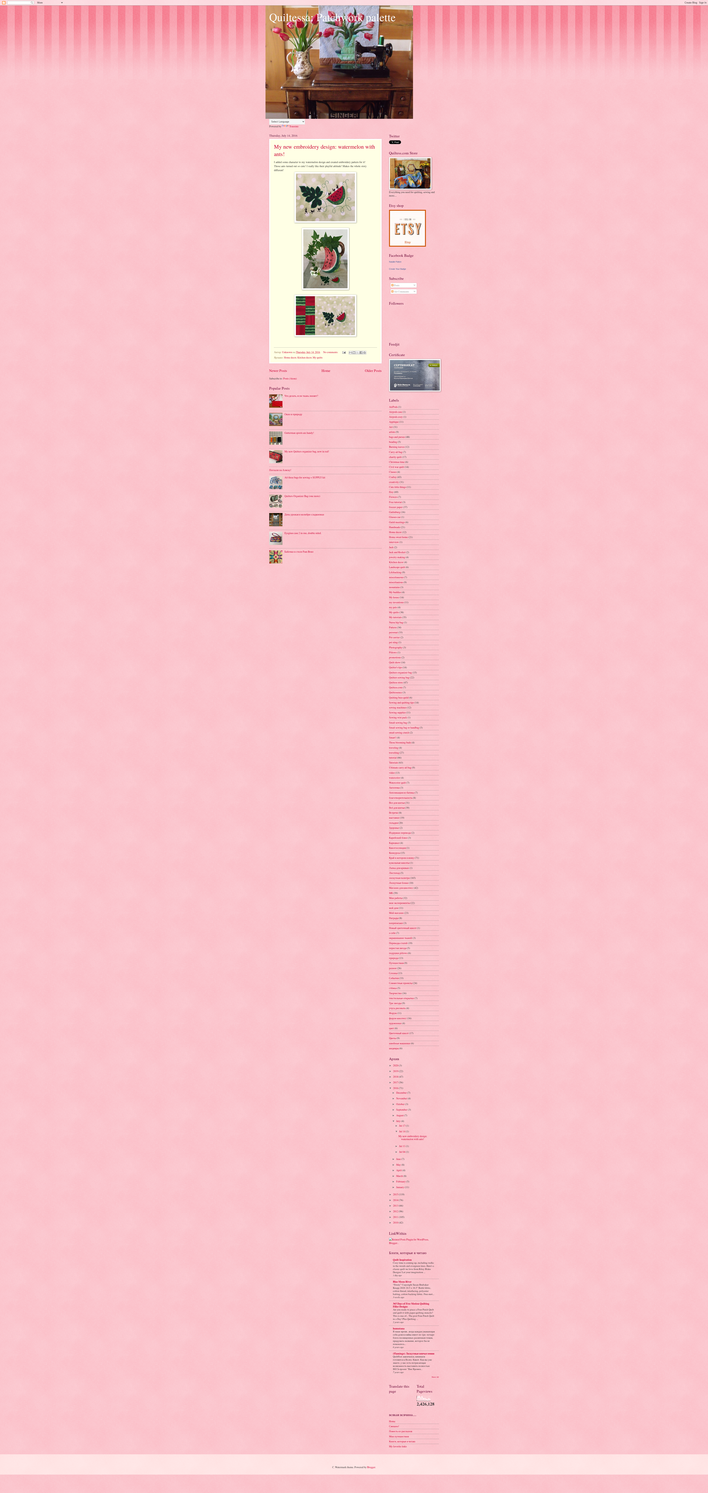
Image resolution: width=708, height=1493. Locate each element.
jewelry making (397, 557)
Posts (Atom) (290, 378)
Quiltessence (395, 692)
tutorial (393, 757)
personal (393, 632)
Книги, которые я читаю (402, 1441)
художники (395, 1023)
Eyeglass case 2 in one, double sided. (302, 533)
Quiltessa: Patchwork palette (332, 17)
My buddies (395, 592)
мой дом (393, 908)
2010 (396, 1222)
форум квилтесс (398, 1018)
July (398, 1121)
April (399, 1170)
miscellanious (396, 582)
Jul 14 (402, 1131)
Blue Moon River (402, 1282)
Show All (435, 1377)
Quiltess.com (395, 687)
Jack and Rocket (397, 552)
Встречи (393, 812)
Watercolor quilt (397, 782)
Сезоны (393, 973)
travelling (394, 752)
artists (392, 432)
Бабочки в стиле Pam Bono (298, 551)
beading (393, 442)
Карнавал (394, 843)
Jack (391, 547)
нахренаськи (396, 923)
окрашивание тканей (400, 938)
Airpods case (395, 412)
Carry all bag (395, 452)
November (402, 1098)
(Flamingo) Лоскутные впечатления (413, 1353)
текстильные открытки (401, 998)
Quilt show (394, 662)
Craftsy (393, 477)
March (399, 1176)
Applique (394, 421)
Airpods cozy (396, 417)
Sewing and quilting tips (401, 702)
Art (391, 427)
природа (393, 958)
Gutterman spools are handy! (299, 433)
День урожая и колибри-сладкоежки (304, 514)
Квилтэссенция (397, 848)
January (400, 1187)
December (401, 1092)
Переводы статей (398, 943)
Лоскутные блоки (398, 883)
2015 (396, 1194)
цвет (391, 1028)
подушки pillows (398, 953)
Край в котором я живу (401, 858)
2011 (396, 1217)
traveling (393, 747)
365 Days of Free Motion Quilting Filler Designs (411, 1305)
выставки (394, 817)
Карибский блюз (398, 837)
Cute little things (397, 487)
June (398, 1159)
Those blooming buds (400, 742)
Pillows (393, 652)
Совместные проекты (400, 983)
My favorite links (398, 1446)
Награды (393, 918)
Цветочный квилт (399, 1033)
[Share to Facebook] (361, 352)
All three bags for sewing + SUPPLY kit (304, 477)
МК (391, 893)
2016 (396, 1088)
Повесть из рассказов (400, 1431)
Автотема (394, 787)
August (400, 1115)
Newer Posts (278, 370)
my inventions (396, 602)
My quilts (317, 357)
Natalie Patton (395, 262)
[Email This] (350, 352)
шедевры (394, 1048)
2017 (396, 1082)
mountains (394, 587)
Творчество (395, 993)
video (392, 772)
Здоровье (394, 827)
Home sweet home (398, 537)
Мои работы (395, 898)
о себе (392, 933)
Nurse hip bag (396, 622)
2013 (396, 1205)
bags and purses (397, 437)
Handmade (394, 527)
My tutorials (395, 617)
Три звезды (395, 1003)
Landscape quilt (397, 567)
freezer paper (395, 507)
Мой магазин (396, 913)
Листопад (394, 873)
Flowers (393, 497)
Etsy (391, 492)
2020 (396, 1065)
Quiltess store (396, 682)
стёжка (393, 988)
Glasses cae (394, 517)
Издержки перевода (400, 832)
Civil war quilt (396, 467)
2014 (396, 1200)
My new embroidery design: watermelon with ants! (412, 1137)
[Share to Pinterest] (364, 352)
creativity (394, 482)
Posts (396, 285)
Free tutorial (395, 502)
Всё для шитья (397, 807)
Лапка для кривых (399, 868)
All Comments (401, 291)
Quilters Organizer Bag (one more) (302, 496)
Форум (393, 1013)
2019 (396, 1071)
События (394, 978)
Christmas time (397, 462)
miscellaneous (396, 577)
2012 (396, 1211)
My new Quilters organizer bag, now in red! (306, 451)
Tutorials (393, 762)
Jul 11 (402, 1146)
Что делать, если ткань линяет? (301, 396)
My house (394, 597)
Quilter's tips (395, 667)
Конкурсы (394, 853)
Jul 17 (402, 1125)
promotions (395, 657)
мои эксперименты (399, 903)
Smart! (392, 737)
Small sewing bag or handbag (404, 727)
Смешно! (394, 1426)
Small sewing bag (398, 722)
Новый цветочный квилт (402, 928)
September (402, 1109)
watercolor (394, 777)
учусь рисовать (397, 1008)
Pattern (392, 627)
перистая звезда (397, 948)
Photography (395, 647)
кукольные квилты (399, 862)
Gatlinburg (394, 512)
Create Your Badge (397, 269)
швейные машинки (399, 1043)
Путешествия (396, 963)
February (401, 1181)
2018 (396, 1076)
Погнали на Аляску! (280, 470)
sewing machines (397, 707)
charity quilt (395, 457)
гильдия (393, 823)
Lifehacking (395, 572)
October (400, 1104)
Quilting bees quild (399, 697)
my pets (393, 607)
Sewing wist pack (398, 717)
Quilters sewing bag (399, 677)
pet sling (393, 642)
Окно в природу (293, 414)
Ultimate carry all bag (400, 767)
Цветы (392, 1038)
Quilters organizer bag (400, 672)
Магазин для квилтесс (401, 888)
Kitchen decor (304, 357)
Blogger (371, 1467)
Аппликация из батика (401, 792)
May (398, 1164)
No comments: (331, 352)
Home (326, 370)
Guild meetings (397, 522)
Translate (294, 126)
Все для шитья (397, 802)
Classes (392, 472)
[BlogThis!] (354, 352)
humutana (399, 1328)
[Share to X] (357, 352)
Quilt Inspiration (402, 1260)
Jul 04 (402, 1152)
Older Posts (373, 370)
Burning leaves (396, 447)
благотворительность (400, 797)
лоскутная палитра (399, 878)
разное (392, 968)
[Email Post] (343, 352)
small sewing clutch (399, 732)
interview (394, 542)
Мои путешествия (399, 1436)
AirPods (393, 407)
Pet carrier (394, 637)
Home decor (290, 357)
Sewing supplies (397, 712)
